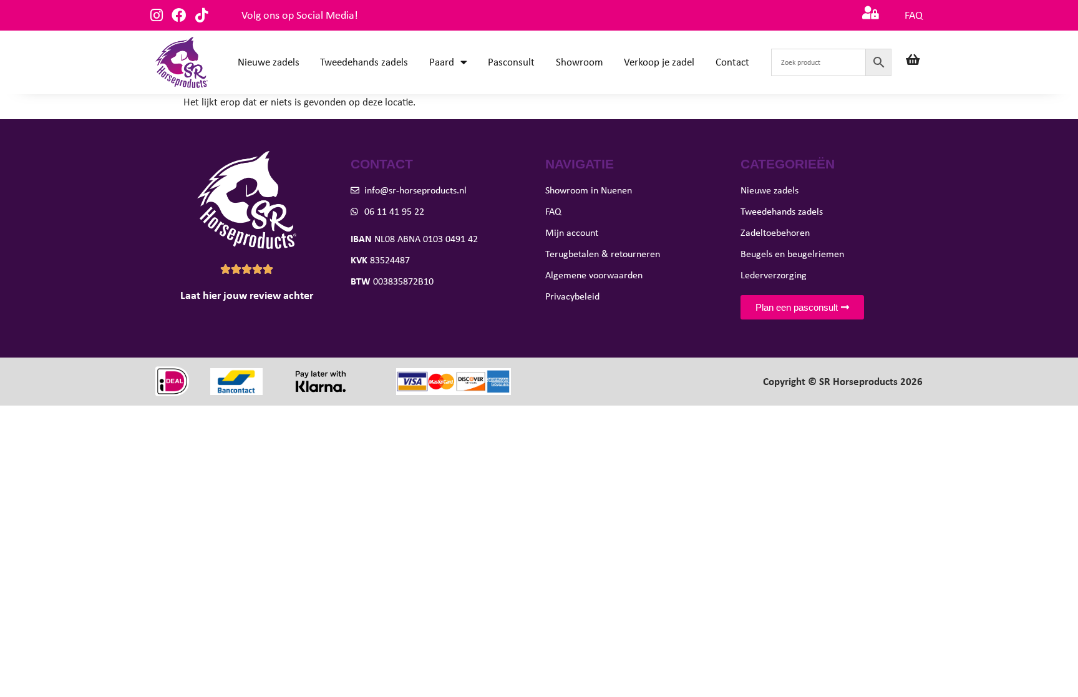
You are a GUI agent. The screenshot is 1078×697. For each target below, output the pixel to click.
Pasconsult (511, 62)
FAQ (914, 15)
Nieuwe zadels (268, 62)
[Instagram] (156, 15)
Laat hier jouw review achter (246, 295)
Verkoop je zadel (659, 62)
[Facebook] (179, 15)
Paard (441, 62)
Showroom (579, 62)
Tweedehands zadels (364, 62)
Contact (732, 62)
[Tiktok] (201, 15)
